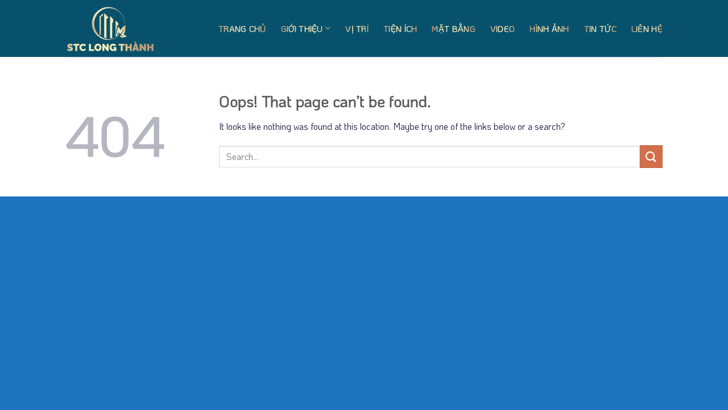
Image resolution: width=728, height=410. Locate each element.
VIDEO (502, 28)
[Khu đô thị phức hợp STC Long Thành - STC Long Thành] (122, 28)
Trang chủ (242, 28)
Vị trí (357, 28)
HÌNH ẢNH (549, 28)
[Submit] (651, 156)
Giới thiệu (302, 28)
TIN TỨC (600, 28)
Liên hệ (647, 28)
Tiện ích (400, 28)
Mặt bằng (453, 28)
